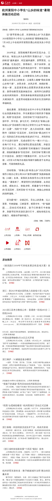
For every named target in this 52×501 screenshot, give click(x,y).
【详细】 (11, 283)
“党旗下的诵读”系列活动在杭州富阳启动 (21, 384)
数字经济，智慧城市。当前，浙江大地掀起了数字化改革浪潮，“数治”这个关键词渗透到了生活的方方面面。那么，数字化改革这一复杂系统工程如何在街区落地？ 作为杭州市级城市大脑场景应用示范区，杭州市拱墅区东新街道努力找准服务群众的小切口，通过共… (26, 482)
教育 (20, 3)
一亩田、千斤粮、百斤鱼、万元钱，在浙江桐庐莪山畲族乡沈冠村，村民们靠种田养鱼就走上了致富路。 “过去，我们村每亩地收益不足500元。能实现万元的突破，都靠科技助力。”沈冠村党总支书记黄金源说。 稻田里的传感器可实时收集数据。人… (26, 368)
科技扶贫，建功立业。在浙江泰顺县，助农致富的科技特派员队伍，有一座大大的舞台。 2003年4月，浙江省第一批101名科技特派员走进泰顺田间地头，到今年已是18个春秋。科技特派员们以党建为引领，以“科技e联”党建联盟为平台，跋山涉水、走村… (26, 435)
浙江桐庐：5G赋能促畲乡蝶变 (16, 359)
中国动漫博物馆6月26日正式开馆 (18, 338)
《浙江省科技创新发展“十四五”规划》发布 (23, 449)
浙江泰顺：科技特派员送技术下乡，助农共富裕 (25, 427)
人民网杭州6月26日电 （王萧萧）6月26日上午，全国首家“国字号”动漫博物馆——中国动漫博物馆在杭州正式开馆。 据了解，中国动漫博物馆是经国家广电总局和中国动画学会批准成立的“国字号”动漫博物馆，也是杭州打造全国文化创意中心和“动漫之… (26, 346)
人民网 (14, 3)
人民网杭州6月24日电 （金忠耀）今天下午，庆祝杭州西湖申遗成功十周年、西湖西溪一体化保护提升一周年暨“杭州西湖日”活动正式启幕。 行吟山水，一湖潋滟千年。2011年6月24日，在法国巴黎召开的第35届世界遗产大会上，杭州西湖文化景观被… (26, 414)
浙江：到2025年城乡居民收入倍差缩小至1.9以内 (25, 291)
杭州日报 (36, 23)
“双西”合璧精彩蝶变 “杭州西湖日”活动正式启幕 (25, 405)
